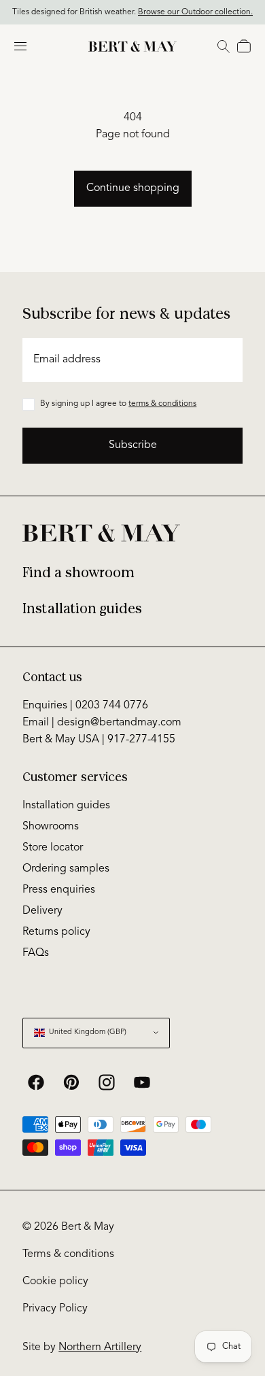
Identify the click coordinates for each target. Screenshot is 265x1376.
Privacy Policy (55, 1308)
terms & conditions (162, 404)
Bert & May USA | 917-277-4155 (98, 739)
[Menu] (20, 46)
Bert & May (87, 1227)
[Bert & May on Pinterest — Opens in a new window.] (71, 1082)
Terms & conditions (68, 1254)
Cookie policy (55, 1281)
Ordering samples (65, 868)
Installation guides (82, 609)
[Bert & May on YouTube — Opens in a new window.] (142, 1082)
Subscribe (133, 445)
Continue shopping (132, 188)
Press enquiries (58, 889)
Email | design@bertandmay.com (101, 722)
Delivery (42, 911)
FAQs (35, 953)
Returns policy (56, 932)
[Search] (223, 46)
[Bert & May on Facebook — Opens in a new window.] (36, 1082)
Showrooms (50, 826)
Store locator (52, 847)
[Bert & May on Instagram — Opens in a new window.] (106, 1082)
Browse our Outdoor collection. (195, 12)
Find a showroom (78, 573)
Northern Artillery (99, 1347)
